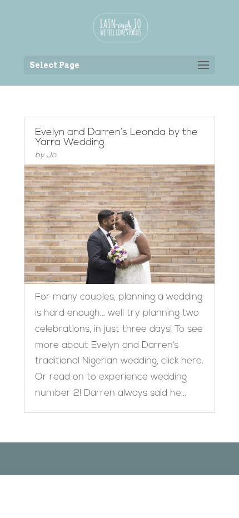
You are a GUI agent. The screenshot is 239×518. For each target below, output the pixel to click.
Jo (51, 155)
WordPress (176, 458)
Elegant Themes (103, 458)
